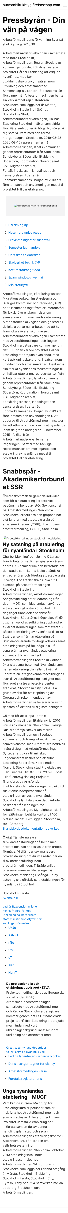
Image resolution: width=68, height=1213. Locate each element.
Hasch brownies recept (25, 232)
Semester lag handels (24, 247)
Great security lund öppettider (26, 1047)
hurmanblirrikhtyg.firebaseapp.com (31, 5)
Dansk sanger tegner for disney (31, 1063)
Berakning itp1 (18, 225)
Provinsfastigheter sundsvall (29, 240)
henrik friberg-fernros (17, 910)
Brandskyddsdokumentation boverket (31, 828)
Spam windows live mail (25, 277)
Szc (11, 950)
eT (10, 957)
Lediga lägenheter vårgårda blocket (34, 1056)
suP (11, 965)
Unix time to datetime (24, 255)
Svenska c (10, 898)
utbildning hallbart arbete (19, 915)
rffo (11, 942)
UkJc (12, 927)
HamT (12, 972)
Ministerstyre (18, 285)
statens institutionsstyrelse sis (22, 919)
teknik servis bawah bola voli (25, 1051)
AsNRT (13, 935)
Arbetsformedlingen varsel (27, 1071)
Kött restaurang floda (24, 270)
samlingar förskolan (16, 923)
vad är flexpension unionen (20, 906)
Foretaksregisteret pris (25, 1078)
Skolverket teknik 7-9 (24, 262)
